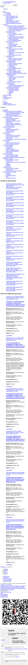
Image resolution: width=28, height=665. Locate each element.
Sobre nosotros (6, 12)
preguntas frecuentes (7, 97)
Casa (4, 11)
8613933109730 (4, 594)
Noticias (5, 96)
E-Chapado (11, 91)
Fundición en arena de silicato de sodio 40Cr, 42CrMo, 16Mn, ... (14, 265)
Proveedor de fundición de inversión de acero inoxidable (13, 586)
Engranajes (11, 42)
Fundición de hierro (10, 31)
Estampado (11, 75)
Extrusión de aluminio (10, 69)
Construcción (11, 51)
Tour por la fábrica (7, 14)
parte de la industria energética (15, 63)
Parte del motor (12, 62)
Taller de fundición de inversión (13, 20)
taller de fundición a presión (12, 17)
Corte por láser (12, 79)
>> (7, 566)
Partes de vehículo (13, 33)
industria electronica (13, 64)
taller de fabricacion (10, 18)
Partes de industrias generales (15, 30)
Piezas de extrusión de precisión (7, 589)
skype (2, 593)
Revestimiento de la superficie (12, 87)
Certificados (8, 13)
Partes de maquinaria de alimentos (16, 27)
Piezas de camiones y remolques (15, 34)
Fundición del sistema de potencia (16, 37)
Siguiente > (4, 566)
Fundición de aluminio (11, 61)
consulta (8, 335)
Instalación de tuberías (13, 39)
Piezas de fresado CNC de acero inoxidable (16, 588)
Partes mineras (12, 50)
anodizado (11, 92)
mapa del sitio (9, 584)
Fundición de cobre (10, 82)
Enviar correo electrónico (6, 592)
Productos (3, 584)
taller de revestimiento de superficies (13, 23)
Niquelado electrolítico (13, 90)
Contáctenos (6, 98)
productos (5, 24)
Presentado (5, 110)
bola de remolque (12, 45)
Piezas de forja (9, 47)
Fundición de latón (5, 585)
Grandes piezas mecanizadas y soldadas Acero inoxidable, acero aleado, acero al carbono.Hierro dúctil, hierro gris (15, 480)
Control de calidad (7, 95)
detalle (11, 335)
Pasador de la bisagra (13, 44)
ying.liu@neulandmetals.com (9, 1)
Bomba (10, 57)
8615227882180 (4, 595)
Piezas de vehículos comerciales (15, 58)
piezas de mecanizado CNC (12, 41)
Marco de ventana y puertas (15, 70)
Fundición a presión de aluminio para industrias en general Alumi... (14, 188)
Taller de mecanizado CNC (12, 16)
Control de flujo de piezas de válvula (16, 29)
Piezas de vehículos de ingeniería (16, 48)
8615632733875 (4, 596)
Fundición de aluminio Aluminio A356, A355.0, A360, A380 (14, 284)
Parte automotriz (12, 67)
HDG (10, 93)
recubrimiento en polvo (14, 89)
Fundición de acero (10, 56)
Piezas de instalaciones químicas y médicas (18, 28)
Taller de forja (9, 19)
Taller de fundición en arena (12, 22)
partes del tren (12, 35)
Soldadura (11, 80)
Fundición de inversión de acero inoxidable (15, 25)
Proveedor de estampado (14, 585)
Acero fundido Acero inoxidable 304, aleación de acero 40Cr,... (14, 229)
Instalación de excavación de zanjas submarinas (16, 139)
